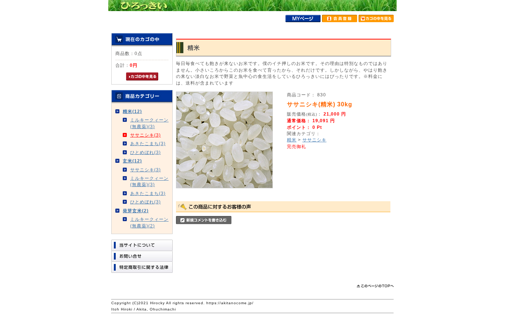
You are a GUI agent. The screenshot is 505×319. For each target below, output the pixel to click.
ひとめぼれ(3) (145, 152)
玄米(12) (132, 160)
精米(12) (132, 111)
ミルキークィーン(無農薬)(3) (149, 122)
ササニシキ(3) (145, 135)
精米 (291, 139)
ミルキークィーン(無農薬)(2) (149, 222)
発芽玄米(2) (136, 210)
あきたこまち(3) (148, 143)
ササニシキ (314, 139)
